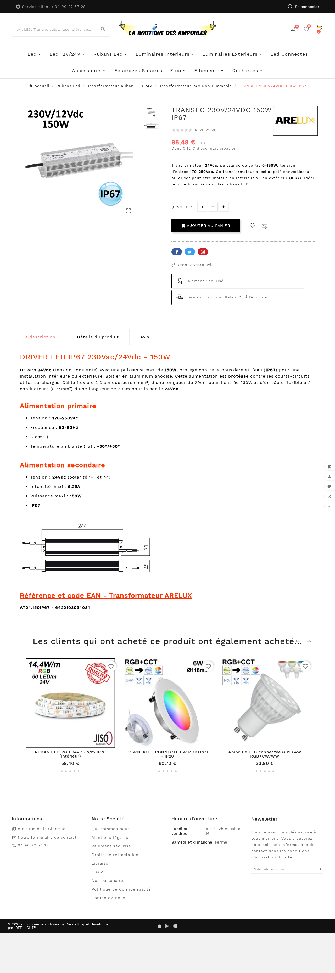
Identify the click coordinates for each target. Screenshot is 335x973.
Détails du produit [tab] (98, 336)
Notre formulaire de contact (47, 837)
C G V (97, 872)
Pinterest (203, 251)
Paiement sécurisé (111, 846)
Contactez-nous (108, 898)
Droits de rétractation (115, 854)
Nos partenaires (109, 880)
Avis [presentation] (144, 336)
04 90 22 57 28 (33, 845)
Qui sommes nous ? (113, 829)
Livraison (101, 863)
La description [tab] (39, 336)
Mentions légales (110, 837)
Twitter (190, 251)
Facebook (176, 251)
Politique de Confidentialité (121, 889)
